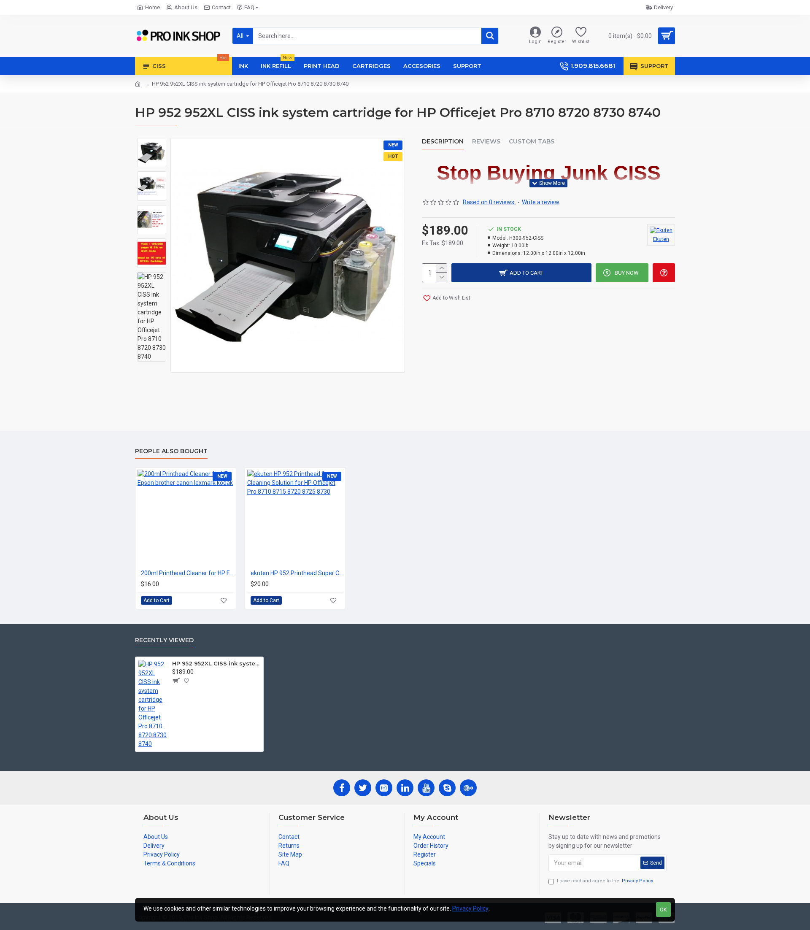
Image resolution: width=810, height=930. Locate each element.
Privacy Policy (470, 908)
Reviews (486, 141)
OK (663, 909)
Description (443, 141)
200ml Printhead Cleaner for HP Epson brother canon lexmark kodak (187, 573)
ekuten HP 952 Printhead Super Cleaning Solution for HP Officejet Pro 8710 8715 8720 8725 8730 (297, 573)
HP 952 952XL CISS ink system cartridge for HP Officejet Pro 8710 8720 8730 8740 (216, 663)
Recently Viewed (164, 640)
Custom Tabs (531, 141)
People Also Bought (171, 451)
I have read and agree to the (605, 881)
